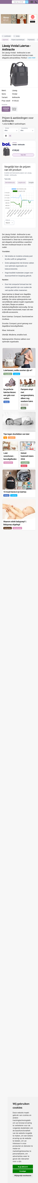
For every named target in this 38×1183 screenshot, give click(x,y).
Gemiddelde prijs (10, 182)
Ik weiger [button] (23, 1171)
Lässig (17, 36)
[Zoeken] (26, 2)
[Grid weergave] (6, 135)
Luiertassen (7, 36)
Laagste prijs (21, 182)
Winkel (7, 128)
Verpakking (24, 128)
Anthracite (16, 97)
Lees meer (31, 58)
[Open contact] (32, 2)
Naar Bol (23, 155)
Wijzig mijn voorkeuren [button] (22, 1175)
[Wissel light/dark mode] (36, 2)
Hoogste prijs (32, 182)
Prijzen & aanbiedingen (17, 39)
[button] (34, 2)
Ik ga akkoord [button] (23, 1167)
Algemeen (5, 39)
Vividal (14, 94)
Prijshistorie (31, 39)
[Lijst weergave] (10, 135)
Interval (8, 220)
